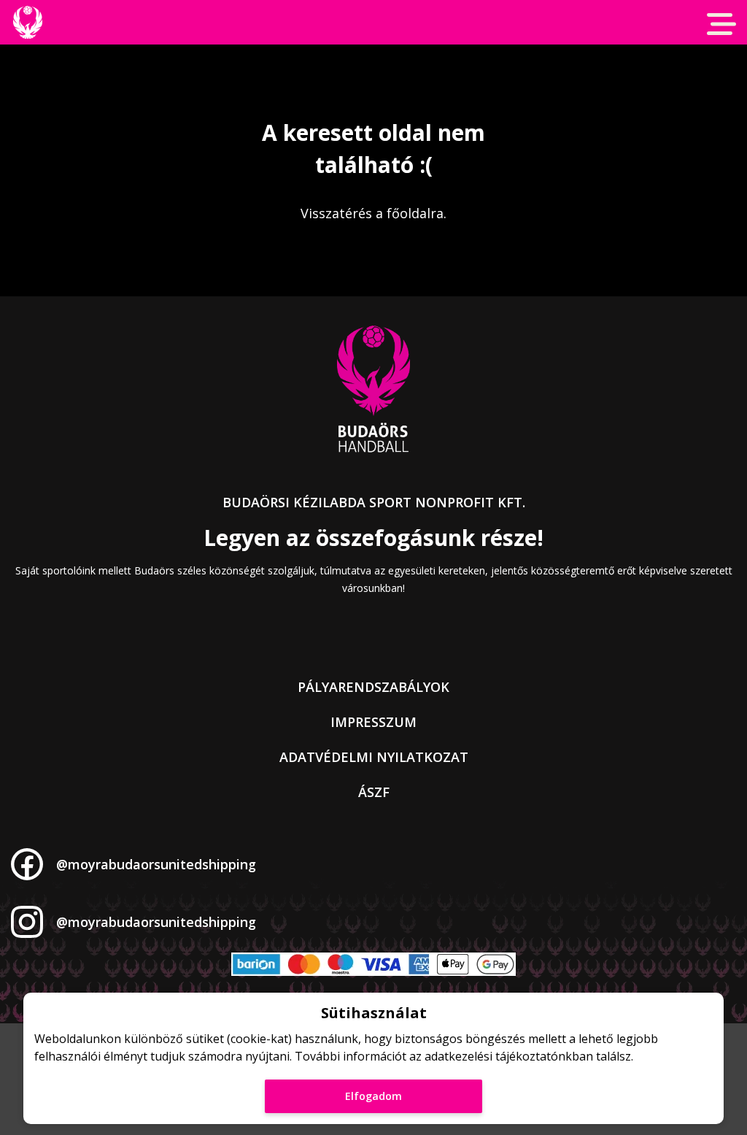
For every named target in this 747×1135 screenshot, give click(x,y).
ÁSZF (374, 792)
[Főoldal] (27, 22)
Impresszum (373, 722)
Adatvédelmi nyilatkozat (373, 757)
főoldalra (415, 213)
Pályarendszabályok (373, 687)
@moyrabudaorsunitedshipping (156, 864)
